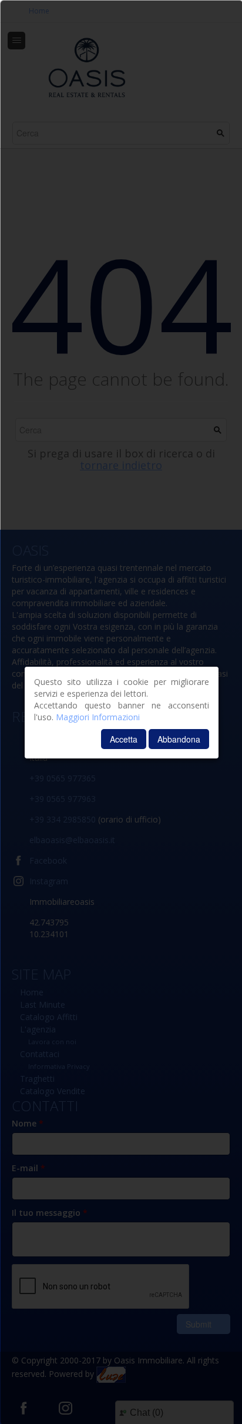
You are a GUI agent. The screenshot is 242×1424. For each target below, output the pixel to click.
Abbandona (178, 739)
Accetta (123, 739)
